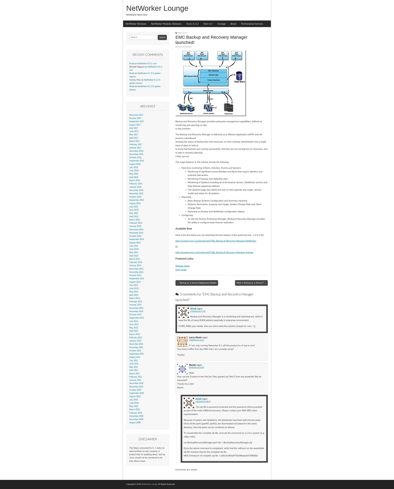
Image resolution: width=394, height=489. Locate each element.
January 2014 (135, 265)
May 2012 (133, 328)
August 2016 (135, 164)
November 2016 (136, 154)
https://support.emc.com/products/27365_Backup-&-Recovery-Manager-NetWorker (215, 241)
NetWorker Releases (135, 23)
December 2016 (136, 151)
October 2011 (135, 351)
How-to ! (208, 23)
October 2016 (135, 157)
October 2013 (135, 275)
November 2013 (136, 272)
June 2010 (134, 403)
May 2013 (133, 292)
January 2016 (135, 187)
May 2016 (133, 174)
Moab (179, 47)
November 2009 (136, 419)
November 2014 (136, 233)
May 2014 (133, 252)
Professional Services (252, 23)
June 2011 (133, 364)
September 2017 (136, 121)
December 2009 (136, 416)
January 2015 (135, 226)
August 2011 (134, 357)
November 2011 (136, 347)
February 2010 (135, 413)
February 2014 (135, 262)
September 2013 (136, 279)
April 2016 (133, 177)
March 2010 (134, 409)
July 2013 (133, 285)
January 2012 (135, 341)
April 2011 (133, 370)
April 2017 (133, 138)
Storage (221, 23)
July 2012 (133, 321)
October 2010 (135, 390)
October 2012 (135, 315)
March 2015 (134, 220)
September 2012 (136, 318)
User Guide (181, 269)
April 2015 (133, 216)
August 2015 (135, 203)
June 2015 (134, 210)
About (233, 23)
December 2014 (136, 230)
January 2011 (135, 380)
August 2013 (135, 282)
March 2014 (134, 259)
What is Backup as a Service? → (251, 283)
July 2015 (133, 207)
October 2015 (135, 197)
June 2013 (134, 288)
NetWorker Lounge (157, 8)
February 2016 (135, 184)
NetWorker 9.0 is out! (147, 64)
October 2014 (135, 236)
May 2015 (133, 213)
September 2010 (136, 393)
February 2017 (135, 144)
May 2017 (133, 135)
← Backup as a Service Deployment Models (197, 283)
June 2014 (134, 249)
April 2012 (133, 331)
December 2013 (136, 269)
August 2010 (135, 396)
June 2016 (134, 171)
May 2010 (133, 406)
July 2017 (133, 128)
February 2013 (135, 301)
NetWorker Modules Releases (166, 23)
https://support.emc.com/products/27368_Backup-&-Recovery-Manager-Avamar (214, 252)
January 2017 (135, 148)
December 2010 (136, 383)
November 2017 (136, 115)
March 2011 (134, 374)
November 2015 (136, 194)
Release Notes (182, 266)
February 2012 (135, 338)
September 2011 (136, 354)
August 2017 (135, 125)
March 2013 (134, 298)
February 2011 (135, 377)
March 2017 (134, 141)
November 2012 (136, 311)
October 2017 (135, 118)
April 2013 (133, 295)
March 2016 (134, 180)
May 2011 (133, 367)
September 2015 (136, 200)
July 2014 (133, 246)
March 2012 (134, 334)
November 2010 (136, 387)
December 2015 (136, 190)
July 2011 (133, 360)
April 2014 (133, 256)
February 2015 (135, 223)
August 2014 (135, 243)
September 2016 (136, 161)
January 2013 (135, 305)
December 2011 (136, 344)
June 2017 (134, 131)
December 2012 (136, 308)
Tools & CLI (192, 23)
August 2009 (135, 423)
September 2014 (136, 239)
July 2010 (133, 400)
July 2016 (133, 167)
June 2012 (134, 324)
